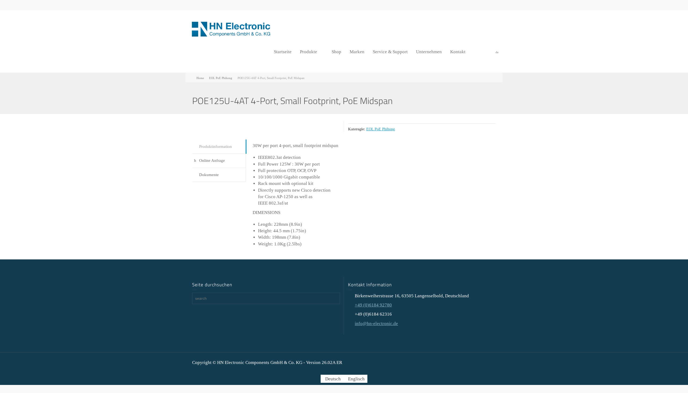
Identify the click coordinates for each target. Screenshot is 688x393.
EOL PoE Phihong (380, 129)
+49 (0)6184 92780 (373, 305)
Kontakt (457, 51)
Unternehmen (429, 51)
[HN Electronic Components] (231, 28)
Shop (336, 51)
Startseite (283, 51)
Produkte (308, 51)
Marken (357, 51)
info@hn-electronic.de (376, 323)
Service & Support (390, 51)
